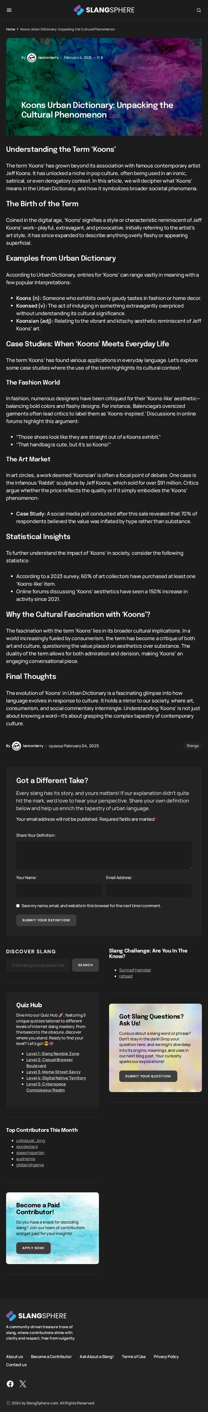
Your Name (27, 877)
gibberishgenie (30, 1165)
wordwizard (27, 1146)
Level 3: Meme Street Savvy (53, 1072)
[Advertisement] (155, 1148)
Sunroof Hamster (135, 970)
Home (10, 29)
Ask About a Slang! (97, 1356)
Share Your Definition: (36, 835)
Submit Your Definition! (46, 920)
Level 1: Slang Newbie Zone (52, 1053)
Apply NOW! (33, 1248)
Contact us (16, 1364)
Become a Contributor (51, 1356)
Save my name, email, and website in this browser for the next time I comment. (91, 905)
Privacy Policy (166, 1356)
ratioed (125, 976)
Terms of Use (134, 1356)
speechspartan (30, 1152)
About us (14, 1356)
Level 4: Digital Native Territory (56, 1078)
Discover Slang (31, 951)
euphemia (25, 1158)
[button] (9, 10)
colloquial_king (30, 1140)
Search (85, 965)
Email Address (119, 877)
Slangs (193, 745)
